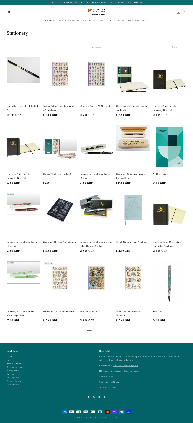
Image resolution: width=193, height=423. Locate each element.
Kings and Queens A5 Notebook (95, 106)
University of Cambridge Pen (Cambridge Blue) (21, 313)
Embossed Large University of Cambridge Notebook (167, 244)
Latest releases (88, 20)
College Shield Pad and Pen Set (58, 174)
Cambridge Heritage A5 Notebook (59, 242)
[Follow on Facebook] (88, 396)
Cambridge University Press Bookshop (93, 418)
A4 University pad (161, 174)
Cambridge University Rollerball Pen (22, 108)
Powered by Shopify (111, 418)
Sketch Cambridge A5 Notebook (131, 242)
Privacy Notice (13, 371)
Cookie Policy (13, 384)
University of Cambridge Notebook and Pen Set (133, 108)
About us (131, 20)
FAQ (9, 360)
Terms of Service (14, 381)
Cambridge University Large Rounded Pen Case (129, 176)
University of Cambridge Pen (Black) (94, 176)
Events (121, 20)
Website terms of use (15, 364)
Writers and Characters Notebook (59, 311)
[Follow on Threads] (99, 396)
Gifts (110, 20)
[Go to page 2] (103, 328)
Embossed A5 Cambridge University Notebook (165, 108)
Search (9, 357)
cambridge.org (126, 360)
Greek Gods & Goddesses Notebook (128, 313)
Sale (144, 20)
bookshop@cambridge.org (125, 365)
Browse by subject (67, 20)
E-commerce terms (15, 367)
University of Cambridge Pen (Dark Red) (21, 244)
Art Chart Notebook (89, 311)
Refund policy (13, 378)
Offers (102, 20)
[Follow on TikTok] (104, 396)
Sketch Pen (158, 311)
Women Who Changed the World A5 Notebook (59, 108)
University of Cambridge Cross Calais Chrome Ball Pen (94, 244)
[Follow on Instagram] (94, 396)
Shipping (10, 374)
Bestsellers (50, 20)
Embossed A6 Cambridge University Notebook (19, 176)
